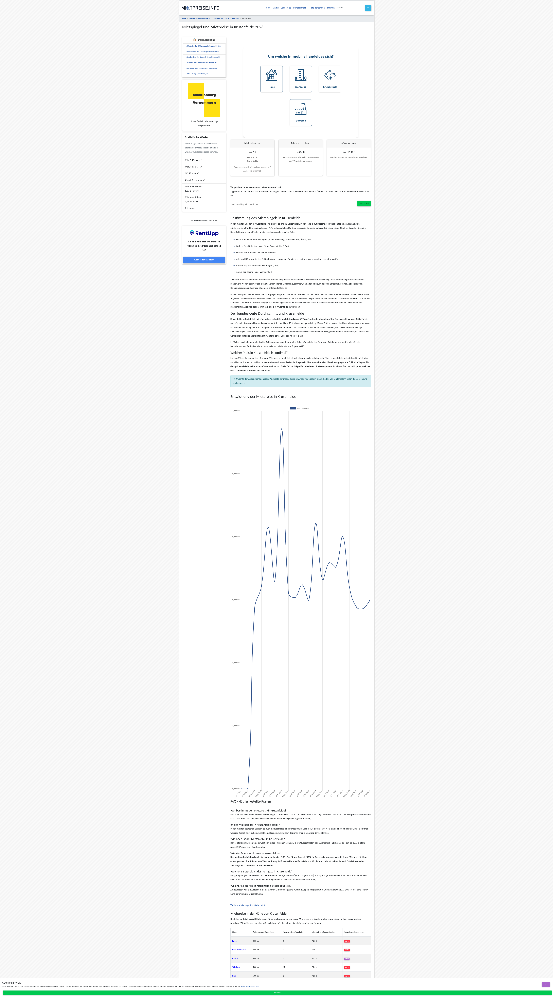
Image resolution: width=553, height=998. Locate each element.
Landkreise (286, 8)
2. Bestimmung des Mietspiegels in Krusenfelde (202, 52)
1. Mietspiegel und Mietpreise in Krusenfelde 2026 (203, 46)
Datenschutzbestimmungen (249, 986)
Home (267, 8)
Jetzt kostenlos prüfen (204, 260)
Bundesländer (299, 8)
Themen (331, 8)
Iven (234, 976)
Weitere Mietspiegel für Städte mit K (247, 905)
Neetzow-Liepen (239, 950)
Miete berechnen (316, 8)
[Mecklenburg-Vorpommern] (204, 100)
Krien (234, 941)
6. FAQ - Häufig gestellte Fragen (197, 74)
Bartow (235, 958)
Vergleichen (364, 203)
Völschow (236, 967)
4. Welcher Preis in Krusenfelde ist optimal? (201, 63)
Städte (276, 8)
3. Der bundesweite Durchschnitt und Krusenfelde (203, 57)
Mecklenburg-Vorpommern (199, 18)
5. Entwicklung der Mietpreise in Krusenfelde (201, 68)
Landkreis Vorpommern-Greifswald (226, 18)
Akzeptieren (277, 993)
